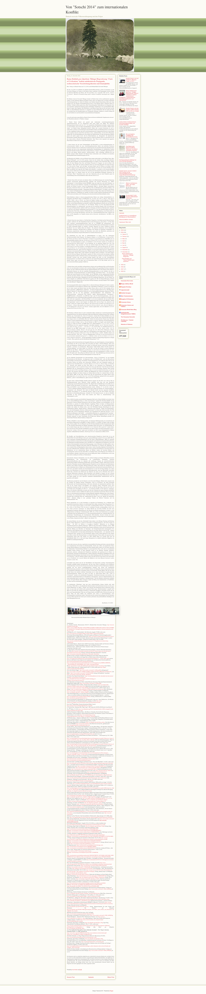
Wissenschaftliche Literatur (126, 219)
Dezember (125, 252)
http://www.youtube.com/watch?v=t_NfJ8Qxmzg (77, 690)
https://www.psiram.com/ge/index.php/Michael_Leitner (82, 843)
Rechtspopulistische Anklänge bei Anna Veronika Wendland (127, 160)
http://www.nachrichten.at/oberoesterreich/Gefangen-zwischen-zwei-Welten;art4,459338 (86, 883)
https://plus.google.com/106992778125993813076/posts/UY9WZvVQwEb (85, 884)
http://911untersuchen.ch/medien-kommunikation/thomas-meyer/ (81, 758)
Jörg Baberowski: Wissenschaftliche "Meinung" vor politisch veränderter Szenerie (132, 148)
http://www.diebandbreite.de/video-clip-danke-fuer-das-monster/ (99, 676)
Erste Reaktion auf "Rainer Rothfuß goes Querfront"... (128, 260)
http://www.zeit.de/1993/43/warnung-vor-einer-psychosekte (80, 780)
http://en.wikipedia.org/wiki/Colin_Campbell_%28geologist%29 (81, 796)
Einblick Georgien (126, 293)
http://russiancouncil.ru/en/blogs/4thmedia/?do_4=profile (79, 705)
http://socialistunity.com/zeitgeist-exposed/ (76, 795)
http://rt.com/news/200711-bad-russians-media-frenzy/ (79, 851)
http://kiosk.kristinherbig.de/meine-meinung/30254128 (79, 661)
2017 (122, 269)
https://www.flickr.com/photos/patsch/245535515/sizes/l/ (101, 636)
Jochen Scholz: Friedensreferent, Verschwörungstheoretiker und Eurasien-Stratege (127, 123)
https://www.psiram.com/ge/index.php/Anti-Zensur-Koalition (90, 804)
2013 (122, 230)
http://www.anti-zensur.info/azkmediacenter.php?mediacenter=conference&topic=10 (87, 801)
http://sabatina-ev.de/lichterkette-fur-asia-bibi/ (82, 868)
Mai (123, 243)
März (123, 238)
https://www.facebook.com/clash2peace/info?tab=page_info (90, 845)
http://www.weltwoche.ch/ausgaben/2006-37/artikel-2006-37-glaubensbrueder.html (85, 633)
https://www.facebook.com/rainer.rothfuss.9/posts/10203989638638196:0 (85, 830)
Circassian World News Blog (128, 309)
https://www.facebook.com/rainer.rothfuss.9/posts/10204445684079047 (82, 829)
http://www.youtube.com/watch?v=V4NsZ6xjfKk (79, 867)
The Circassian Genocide (128, 317)
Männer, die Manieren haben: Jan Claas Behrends (131, 184)
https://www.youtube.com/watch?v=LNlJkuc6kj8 (90, 683)
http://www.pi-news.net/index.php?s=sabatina (79, 874)
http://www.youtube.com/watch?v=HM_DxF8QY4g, (100, 889)
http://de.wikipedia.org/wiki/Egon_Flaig (94, 922)
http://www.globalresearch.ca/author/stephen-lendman (79, 696)
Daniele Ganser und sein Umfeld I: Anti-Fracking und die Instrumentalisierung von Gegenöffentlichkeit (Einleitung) (128, 173)
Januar (124, 234)
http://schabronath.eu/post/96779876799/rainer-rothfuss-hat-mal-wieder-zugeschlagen (86, 834)
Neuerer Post (71, 977)
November (125, 249)
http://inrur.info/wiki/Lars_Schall (103, 770)
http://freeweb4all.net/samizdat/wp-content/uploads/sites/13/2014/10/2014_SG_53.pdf (86, 824)
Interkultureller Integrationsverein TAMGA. (128, 313)
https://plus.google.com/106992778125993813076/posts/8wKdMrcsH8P (83, 886)
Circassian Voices (126, 302)
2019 (122, 271)
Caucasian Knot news (127, 280)
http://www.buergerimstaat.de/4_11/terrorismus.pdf (92, 941)
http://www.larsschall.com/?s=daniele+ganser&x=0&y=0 (88, 767)
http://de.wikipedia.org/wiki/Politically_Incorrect (78, 906)
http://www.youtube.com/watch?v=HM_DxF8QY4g (101, 915)
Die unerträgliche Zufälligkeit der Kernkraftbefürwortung (131, 135)
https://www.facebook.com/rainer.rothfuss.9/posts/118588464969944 (84, 832)
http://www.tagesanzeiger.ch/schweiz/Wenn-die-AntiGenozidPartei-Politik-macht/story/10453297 (91, 817)
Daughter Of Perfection (127, 299)
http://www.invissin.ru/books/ (82, 723)
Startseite (91, 977)
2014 (122, 232)
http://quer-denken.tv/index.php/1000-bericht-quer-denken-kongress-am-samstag (86, 665)
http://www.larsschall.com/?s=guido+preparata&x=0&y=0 (84, 769)
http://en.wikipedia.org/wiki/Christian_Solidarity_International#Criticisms (83, 893)
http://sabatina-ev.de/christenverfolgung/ (85, 871)
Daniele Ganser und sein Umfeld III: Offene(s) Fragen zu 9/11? (132, 80)
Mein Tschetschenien (127, 296)
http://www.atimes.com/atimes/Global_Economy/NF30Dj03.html (92, 766)
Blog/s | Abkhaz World (127, 283)
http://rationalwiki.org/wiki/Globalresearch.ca (77, 698)
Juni (123, 245)
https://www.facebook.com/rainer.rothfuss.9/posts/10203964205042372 (84, 842)
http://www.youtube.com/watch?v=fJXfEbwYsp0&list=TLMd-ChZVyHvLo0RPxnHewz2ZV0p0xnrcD (89, 671)
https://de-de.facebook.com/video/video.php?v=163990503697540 (91, 875)
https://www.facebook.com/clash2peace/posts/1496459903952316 (81, 848)
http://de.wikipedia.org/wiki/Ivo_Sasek (93, 802)
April (123, 240)
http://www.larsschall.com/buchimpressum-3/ (97, 772)
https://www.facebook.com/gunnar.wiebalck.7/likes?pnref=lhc (80, 913)
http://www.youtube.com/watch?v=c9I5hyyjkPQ (90, 670)
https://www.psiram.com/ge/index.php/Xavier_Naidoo (88, 878)
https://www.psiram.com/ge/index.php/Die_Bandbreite (79, 674)
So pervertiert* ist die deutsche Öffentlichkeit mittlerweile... (132, 197)
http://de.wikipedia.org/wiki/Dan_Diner (75, 928)
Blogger (111, 990)
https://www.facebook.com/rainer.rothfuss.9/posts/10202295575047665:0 (85, 840)
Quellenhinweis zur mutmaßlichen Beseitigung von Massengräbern (127, 216)
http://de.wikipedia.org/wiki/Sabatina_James (77, 873)
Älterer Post (110, 977)
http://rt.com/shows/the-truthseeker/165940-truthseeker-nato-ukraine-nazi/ (87, 689)
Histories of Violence (126, 324)
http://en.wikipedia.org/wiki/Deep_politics (95, 722)
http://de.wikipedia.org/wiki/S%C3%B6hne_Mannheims (92, 877)
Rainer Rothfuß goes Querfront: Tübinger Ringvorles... (127, 255)
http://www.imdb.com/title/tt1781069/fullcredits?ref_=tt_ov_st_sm (97, 798)
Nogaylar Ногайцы (126, 286)
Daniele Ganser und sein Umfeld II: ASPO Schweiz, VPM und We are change (132, 110)
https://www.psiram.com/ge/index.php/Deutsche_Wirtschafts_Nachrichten (83, 654)
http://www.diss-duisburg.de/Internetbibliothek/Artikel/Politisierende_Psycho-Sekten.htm (86, 777)
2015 (122, 264)
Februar (124, 236)
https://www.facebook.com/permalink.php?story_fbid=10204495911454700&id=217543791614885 (91, 836)
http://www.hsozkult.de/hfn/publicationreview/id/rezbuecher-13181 (82, 937)
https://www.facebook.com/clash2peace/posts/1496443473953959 (95, 856)
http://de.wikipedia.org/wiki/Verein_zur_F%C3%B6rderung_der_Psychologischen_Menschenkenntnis (89, 774)
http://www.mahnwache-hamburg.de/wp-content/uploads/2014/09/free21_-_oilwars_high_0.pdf (88, 658)
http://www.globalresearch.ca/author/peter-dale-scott (78, 725)
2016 (122, 266)
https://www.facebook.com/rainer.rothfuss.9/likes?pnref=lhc (94, 865)
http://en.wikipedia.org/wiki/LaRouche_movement (80, 791)
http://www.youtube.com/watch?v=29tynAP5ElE (77, 687)
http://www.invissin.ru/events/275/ (76, 680)
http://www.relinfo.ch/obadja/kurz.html (75, 807)
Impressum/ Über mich (125, 222)
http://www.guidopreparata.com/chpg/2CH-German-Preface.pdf (80, 733)
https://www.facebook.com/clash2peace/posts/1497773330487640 (83, 852)
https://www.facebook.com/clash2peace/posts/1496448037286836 (81, 846)
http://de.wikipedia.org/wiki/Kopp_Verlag (95, 826)
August (124, 247)
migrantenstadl (125, 290)
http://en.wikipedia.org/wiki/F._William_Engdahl (78, 692)
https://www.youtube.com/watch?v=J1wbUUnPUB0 (82, 673)
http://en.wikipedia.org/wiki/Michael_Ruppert (97, 799)
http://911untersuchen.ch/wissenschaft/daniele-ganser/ (79, 760)
